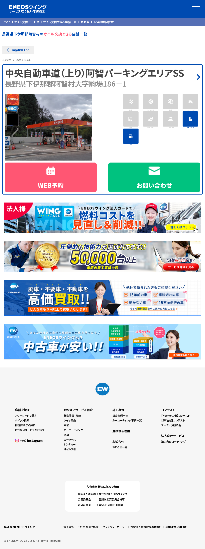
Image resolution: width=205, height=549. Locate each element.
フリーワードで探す (25, 415)
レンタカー (70, 444)
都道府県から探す (25, 425)
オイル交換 (70, 449)
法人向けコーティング (173, 441)
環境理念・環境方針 (177, 527)
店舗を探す (22, 410)
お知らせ (118, 441)
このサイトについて (88, 527)
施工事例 (118, 410)
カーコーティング (73, 430)
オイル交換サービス (26, 22)
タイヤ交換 (70, 420)
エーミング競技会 (171, 425)
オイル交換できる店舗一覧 (60, 22)
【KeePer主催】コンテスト (175, 415)
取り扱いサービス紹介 (78, 410)
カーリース (70, 439)
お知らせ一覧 (119, 447)
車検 (66, 425)
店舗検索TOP (20, 50)
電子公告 (68, 527)
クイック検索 (22, 420)
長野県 (85, 22)
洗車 (66, 435)
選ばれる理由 (121, 431)
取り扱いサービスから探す (29, 430)
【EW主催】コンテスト (173, 420)
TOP (7, 22)
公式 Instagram (31, 440)
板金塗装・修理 (72, 415)
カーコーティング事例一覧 (127, 420)
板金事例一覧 (120, 415)
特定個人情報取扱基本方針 (146, 527)
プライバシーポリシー (115, 527)
